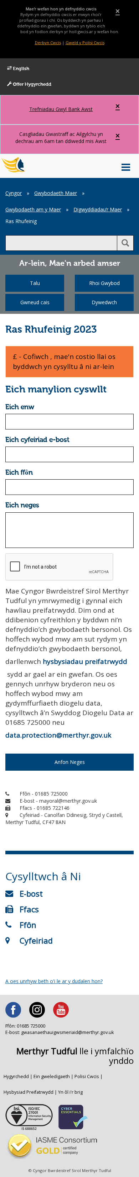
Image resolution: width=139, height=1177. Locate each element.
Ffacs (29, 909)
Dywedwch (104, 302)
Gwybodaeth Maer (55, 193)
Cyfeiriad (36, 940)
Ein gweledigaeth (52, 1076)
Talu (35, 283)
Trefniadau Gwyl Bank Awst (61, 109)
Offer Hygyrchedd (31, 84)
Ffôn (28, 924)
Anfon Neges (70, 762)
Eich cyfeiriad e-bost (37, 440)
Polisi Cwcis (86, 1076)
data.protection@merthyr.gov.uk (58, 735)
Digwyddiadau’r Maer (97, 209)
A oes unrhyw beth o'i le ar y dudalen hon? (54, 981)
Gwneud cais (35, 302)
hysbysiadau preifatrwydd (85, 661)
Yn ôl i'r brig (70, 1092)
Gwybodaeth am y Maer (33, 209)
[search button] (125, 243)
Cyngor (13, 193)
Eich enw (19, 407)
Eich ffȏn (19, 472)
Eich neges (22, 505)
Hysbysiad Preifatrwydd (28, 1092)
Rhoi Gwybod (104, 283)
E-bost (31, 893)
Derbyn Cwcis (48, 42)
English (20, 69)
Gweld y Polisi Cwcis (85, 42)
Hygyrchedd (16, 1076)
